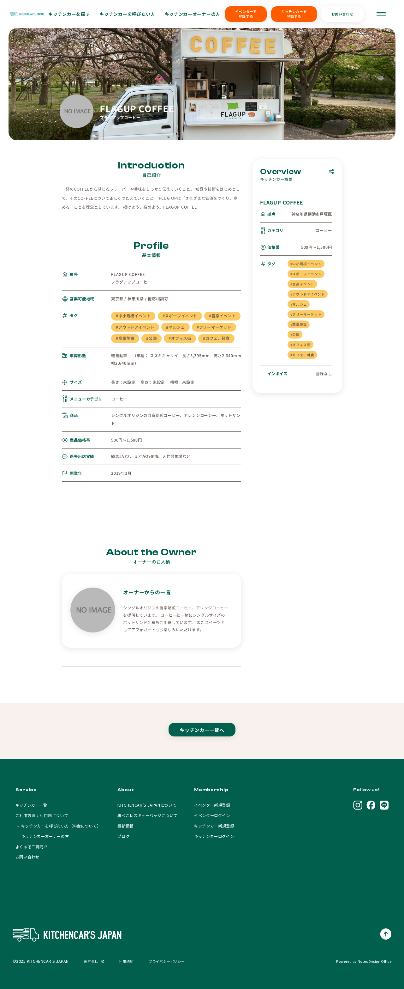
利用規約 (126, 961)
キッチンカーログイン (214, 836)
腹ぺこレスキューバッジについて (147, 815)
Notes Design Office (374, 961)
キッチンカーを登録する (294, 14)
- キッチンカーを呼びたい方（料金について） (58, 826)
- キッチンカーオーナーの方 (42, 836)
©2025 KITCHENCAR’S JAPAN (41, 961)
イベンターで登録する (246, 14)
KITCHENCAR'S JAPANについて (146, 805)
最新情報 (125, 826)
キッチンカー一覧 (31, 805)
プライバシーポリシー (167, 961)
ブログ (123, 836)
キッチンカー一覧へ (202, 729)
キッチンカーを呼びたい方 (127, 14)
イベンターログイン (212, 815)
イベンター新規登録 (212, 805)
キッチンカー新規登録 (214, 826)
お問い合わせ (342, 14)
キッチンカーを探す (69, 14)
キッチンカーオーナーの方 (192, 14)
